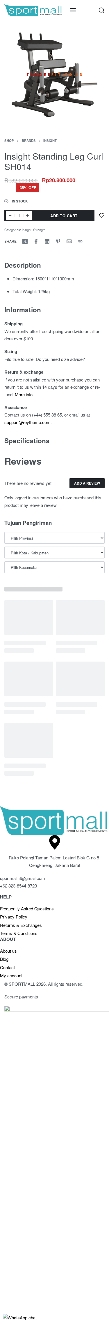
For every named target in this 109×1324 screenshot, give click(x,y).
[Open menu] (73, 10)
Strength (39, 229)
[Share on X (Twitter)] (25, 241)
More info (24, 394)
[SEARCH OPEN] (102, 10)
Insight (50, 140)
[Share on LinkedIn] (47, 241)
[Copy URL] (80, 241)
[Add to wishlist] (102, 215)
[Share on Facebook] (36, 241)
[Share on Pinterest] (58, 241)
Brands (29, 140)
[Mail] (69, 241)
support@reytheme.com (27, 422)
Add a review (87, 483)
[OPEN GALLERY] (54, 75)
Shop (9, 140)
